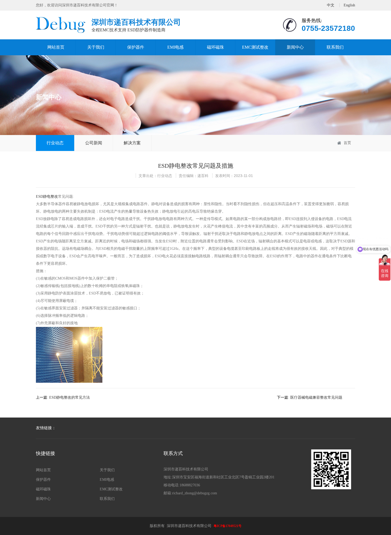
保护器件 (135, 47)
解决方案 (132, 143)
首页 (347, 143)
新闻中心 (295, 47)
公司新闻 (93, 143)
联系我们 (335, 47)
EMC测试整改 (255, 47)
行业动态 (55, 143)
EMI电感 (175, 47)
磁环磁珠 (215, 47)
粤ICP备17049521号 (228, 526)
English (349, 5)
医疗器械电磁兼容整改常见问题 (316, 397)
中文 (330, 5)
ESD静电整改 (47, 197)
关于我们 (95, 47)
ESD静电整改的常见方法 (69, 397)
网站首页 (55, 47)
